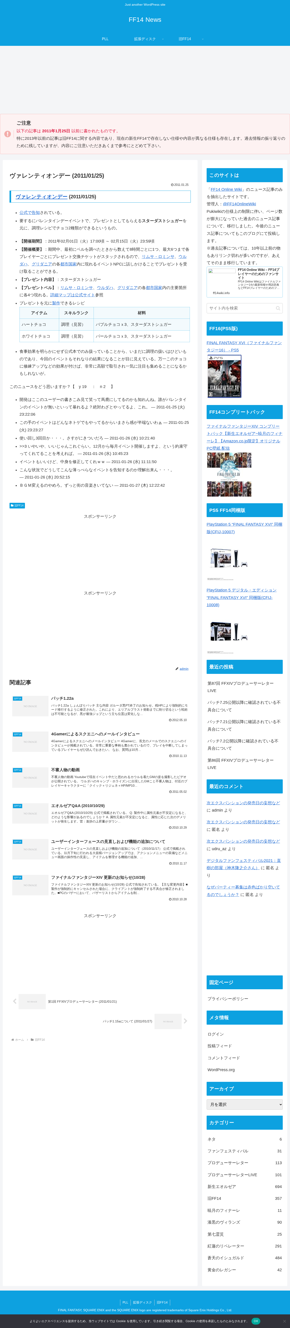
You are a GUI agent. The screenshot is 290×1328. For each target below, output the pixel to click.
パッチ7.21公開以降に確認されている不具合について (244, 725)
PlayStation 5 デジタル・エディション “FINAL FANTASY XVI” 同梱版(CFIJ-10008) (242, 597)
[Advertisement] (145, 80)
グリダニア (42, 264)
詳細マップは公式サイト (72, 295)
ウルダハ (105, 287)
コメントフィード (224, 1058)
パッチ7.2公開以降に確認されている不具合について (243, 745)
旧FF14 (19, 505)
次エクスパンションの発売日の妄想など (243, 803)
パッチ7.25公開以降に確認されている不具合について (244, 706)
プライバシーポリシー (228, 999)
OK (256, 1321)
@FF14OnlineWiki (239, 204)
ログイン (216, 1034)
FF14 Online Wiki (226, 189)
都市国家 (68, 264)
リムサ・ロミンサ (158, 256)
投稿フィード (220, 1046)
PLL (125, 1302)
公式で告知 (29, 212)
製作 (56, 303)
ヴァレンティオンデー (42, 196)
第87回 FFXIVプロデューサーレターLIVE (241, 687)
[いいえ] (284, 1321)
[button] (278, 308)
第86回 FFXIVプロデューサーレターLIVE (241, 764)
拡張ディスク (142, 1302)
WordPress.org (221, 1070)
